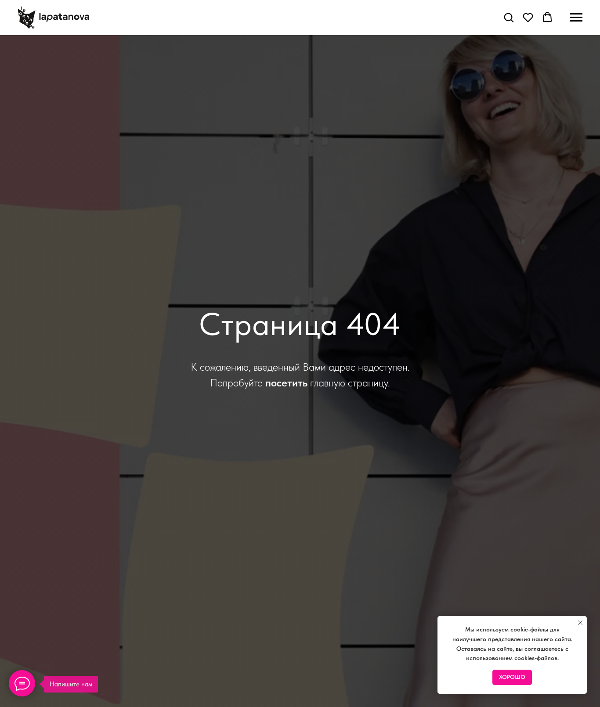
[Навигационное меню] (576, 17)
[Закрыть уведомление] (580, 622)
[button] (508, 17)
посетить (286, 382)
